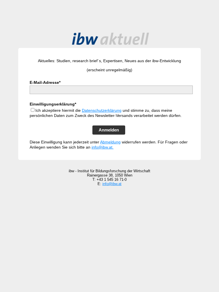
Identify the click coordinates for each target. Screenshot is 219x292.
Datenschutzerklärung (101, 110)
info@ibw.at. (102, 147)
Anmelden (109, 129)
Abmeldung (110, 142)
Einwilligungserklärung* (53, 104)
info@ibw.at (111, 184)
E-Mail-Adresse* (45, 82)
